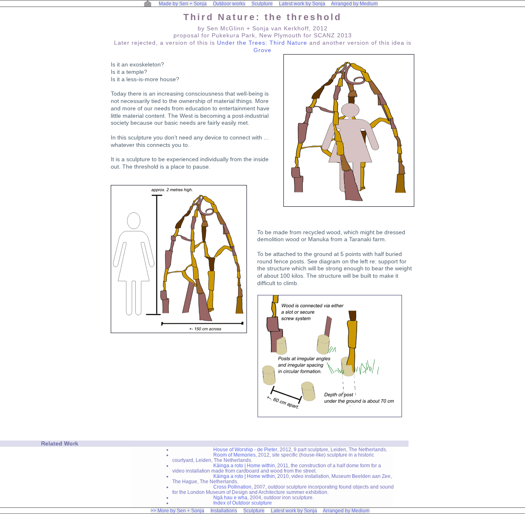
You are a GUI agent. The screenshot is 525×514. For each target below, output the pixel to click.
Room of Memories (234, 454)
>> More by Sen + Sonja (177, 511)
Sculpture (262, 4)
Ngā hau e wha (230, 497)
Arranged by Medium (354, 4)
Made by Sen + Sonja (183, 4)
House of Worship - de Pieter (245, 449)
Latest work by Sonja (302, 4)
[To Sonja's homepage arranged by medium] (147, 4)
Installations (223, 511)
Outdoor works (229, 4)
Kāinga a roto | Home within (244, 465)
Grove (262, 50)
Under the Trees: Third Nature (262, 43)
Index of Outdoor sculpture (242, 502)
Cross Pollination (232, 486)
